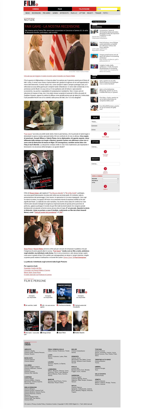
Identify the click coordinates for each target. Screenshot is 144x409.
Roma (50, 356)
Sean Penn (62, 333)
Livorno (109, 352)
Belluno (97, 382)
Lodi (60, 372)
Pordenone (61, 351)
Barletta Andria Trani (78, 370)
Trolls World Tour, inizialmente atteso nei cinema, (109, 70)
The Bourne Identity (65, 305)
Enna (73, 390)
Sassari (74, 381)
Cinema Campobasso (78, 351)
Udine (50, 351)
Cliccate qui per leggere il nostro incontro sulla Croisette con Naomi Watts (49, 76)
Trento (97, 362)
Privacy (34, 404)
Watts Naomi (79, 333)
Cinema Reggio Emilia (31, 396)
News (27, 13)
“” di (74, 257)
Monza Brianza (52, 374)
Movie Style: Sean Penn (32, 272)
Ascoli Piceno (57, 381)
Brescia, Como (63, 371)
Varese (50, 375)
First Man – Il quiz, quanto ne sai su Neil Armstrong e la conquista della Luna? (109, 99)
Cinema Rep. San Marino (32, 398)
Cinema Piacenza (29, 393)
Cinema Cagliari (76, 377)
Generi (55, 13)
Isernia (74, 352)
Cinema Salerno (29, 383)
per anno (46, 13)
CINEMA (35, 9)
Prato (115, 354)
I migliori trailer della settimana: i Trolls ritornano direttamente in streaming (109, 66)
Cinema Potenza (29, 359)
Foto (105, 13)
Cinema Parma (40, 392)
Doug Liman (46, 333)
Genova (50, 363)
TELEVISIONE (84, 9)
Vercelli (74, 362)
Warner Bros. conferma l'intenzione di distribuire (99, 37)
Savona (50, 365)
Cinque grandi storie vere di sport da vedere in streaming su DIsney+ (109, 56)
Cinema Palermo (77, 387)
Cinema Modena (29, 392)
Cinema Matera (29, 361)
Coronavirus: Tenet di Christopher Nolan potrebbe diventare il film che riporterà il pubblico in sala (109, 33)
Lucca (114, 352)
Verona (97, 384)
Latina (61, 356)
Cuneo (89, 359)
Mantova (65, 372)
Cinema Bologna (29, 389)
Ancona (50, 381)
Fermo (64, 381)
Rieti (65, 356)
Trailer (98, 13)
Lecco (56, 372)
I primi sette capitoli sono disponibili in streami (99, 49)
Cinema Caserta (37, 381)
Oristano (89, 380)
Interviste (64, 13)
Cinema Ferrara (29, 390)
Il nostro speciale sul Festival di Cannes (38, 275)
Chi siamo (27, 404)
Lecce (78, 371)
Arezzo (97, 352)
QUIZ (94, 77)
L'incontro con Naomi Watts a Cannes (37, 270)
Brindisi (87, 370)
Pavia (60, 374)
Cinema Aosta (99, 375)
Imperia (56, 363)
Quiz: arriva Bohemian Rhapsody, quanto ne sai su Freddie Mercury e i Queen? (109, 90)
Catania (89, 389)
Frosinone (56, 356)
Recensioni (36, 13)
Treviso (113, 382)
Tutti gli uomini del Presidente (79, 306)
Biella (84, 359)
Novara (74, 361)
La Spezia (62, 363)
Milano (50, 371)
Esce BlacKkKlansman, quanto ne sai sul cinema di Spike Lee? (109, 107)
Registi (90, 13)
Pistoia (111, 354)
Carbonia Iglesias (77, 378)
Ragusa (84, 390)
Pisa (106, 354)
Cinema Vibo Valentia (31, 373)
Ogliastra (74, 380)
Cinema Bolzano (100, 361)
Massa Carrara (99, 354)
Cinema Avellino (29, 380)
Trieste (67, 351)
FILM (60, 9)
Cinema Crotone (29, 371)
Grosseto (103, 352)
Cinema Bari (75, 368)
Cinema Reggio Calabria (32, 367)
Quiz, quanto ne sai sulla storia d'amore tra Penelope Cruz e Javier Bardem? (109, 82)
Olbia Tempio (82, 380)
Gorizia (54, 351)
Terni (96, 370)
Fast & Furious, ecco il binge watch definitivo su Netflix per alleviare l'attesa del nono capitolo (109, 45)
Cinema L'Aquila (29, 351)
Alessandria (75, 359)
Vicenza (102, 384)
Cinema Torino (76, 358)
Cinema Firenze (100, 351)
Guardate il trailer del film (32, 268)
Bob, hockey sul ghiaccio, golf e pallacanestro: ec (109, 60)
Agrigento (74, 389)
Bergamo (56, 371)
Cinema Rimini (29, 400)
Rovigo (108, 382)
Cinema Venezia (100, 381)
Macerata (51, 382)
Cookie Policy (40, 404)
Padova (102, 382)
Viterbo (50, 358)
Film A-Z (74, 13)
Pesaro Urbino (59, 382)
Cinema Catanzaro (30, 368)
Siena (97, 355)
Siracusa (89, 390)
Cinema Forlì (39, 390)
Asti (80, 359)
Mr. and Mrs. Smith (31, 305)
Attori (82, 13)
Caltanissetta (82, 389)
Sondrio (64, 374)
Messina (78, 390)
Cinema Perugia (100, 368)
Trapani (74, 392)
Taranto (83, 371)
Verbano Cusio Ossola (84, 361)
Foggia (74, 371)
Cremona (51, 372)
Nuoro (85, 378)
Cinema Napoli (29, 378)
